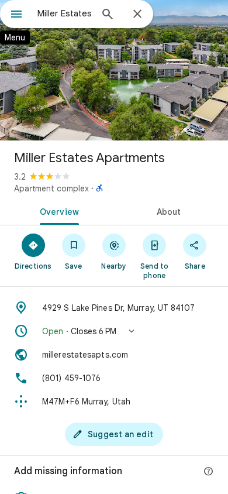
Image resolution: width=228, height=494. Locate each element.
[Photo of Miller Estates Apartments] (114, 70)
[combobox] (64, 13)
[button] (114, 331)
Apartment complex (51, 188)
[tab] (57, 211)
